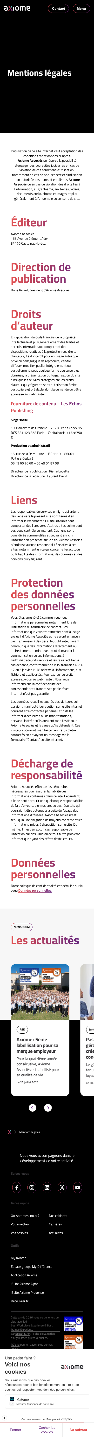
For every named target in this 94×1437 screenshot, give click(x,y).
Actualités (56, 1233)
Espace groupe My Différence (31, 1266)
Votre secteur (20, 1224)
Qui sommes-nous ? (25, 1215)
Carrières (55, 1224)
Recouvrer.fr (19, 1301)
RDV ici (15, 1345)
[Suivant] (48, 1108)
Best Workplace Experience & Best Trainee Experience (32, 1328)
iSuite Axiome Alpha (25, 1284)
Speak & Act (22, 1334)
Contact (58, 8)
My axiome (18, 1258)
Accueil (10, 1132)
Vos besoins (19, 1233)
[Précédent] (32, 1108)
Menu (81, 8)
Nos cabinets (58, 1215)
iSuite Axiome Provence (27, 1292)
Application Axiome (24, 1275)
